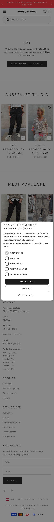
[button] (27, 295)
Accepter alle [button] (27, 281)
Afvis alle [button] (27, 288)
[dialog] (27, 261)
